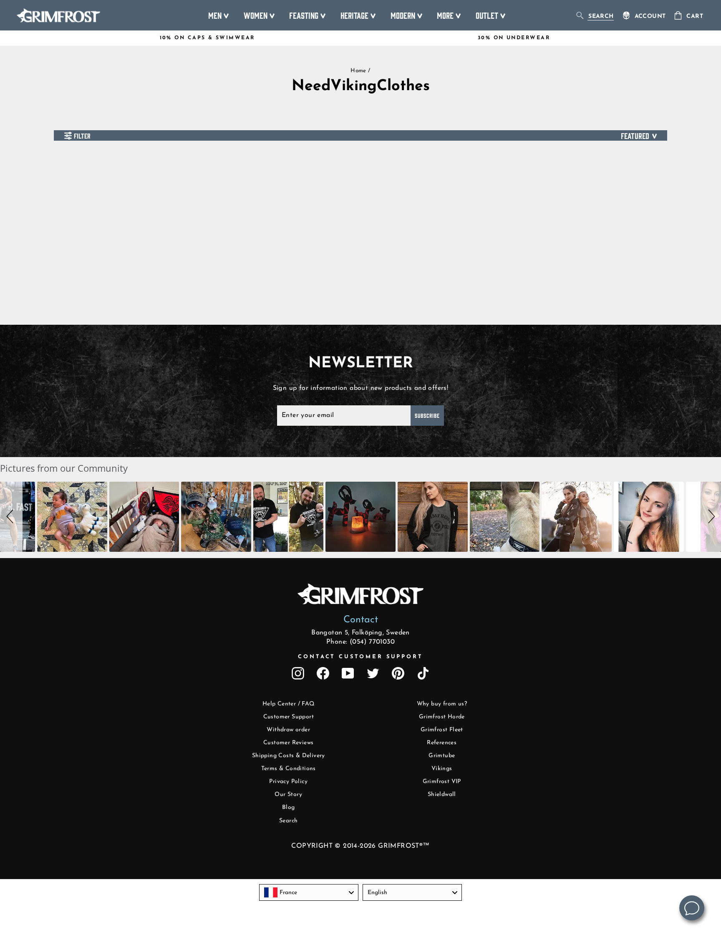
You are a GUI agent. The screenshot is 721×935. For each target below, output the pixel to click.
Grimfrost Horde (442, 717)
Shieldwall (442, 794)
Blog (288, 807)
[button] (11, 517)
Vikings (441, 769)
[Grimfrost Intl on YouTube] (348, 673)
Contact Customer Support (360, 657)
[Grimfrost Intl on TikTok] (423, 673)
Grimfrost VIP (442, 781)
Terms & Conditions (288, 769)
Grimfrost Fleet (442, 730)
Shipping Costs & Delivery (288, 756)
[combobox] (308, 892)
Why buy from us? (442, 704)
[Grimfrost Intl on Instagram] (298, 673)
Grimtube (442, 756)
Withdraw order (288, 730)
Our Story (288, 794)
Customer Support (288, 717)
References (441, 743)
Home (358, 70)
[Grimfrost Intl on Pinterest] (398, 673)
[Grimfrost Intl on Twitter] (373, 673)
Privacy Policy (288, 781)
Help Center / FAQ (288, 704)
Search (288, 821)
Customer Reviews (288, 743)
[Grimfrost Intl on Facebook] (323, 673)
